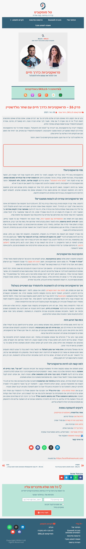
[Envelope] (31, 447)
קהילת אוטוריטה (77, 432)
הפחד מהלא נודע (68, 390)
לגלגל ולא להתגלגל (58, 180)
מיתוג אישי (79, 424)
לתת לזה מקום (34, 261)
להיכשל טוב (78, 416)
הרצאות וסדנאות (36, 20)
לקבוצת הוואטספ (74, 435)
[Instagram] (51, 447)
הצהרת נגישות (74, 542)
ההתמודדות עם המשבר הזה (52, 219)
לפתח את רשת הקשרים (55, 290)
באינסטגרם (66, 412)
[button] (80, 477)
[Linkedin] (57, 447)
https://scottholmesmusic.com (69, 458)
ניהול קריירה (78, 428)
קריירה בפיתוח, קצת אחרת (43, 15)
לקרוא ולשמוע (18, 20)
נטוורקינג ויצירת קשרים (74, 420)
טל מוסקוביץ (43, 12)
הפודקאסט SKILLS (74, 112)
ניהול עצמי (62, 112)
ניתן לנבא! (62, 296)
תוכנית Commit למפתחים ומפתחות (72, 531)
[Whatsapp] (44, 447)
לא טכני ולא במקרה (45, 530)
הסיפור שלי (71, 20)
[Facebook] (37, 447)
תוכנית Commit (54, 20)
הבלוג (51, 527)
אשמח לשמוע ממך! (43, 25)
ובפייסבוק (57, 412)
